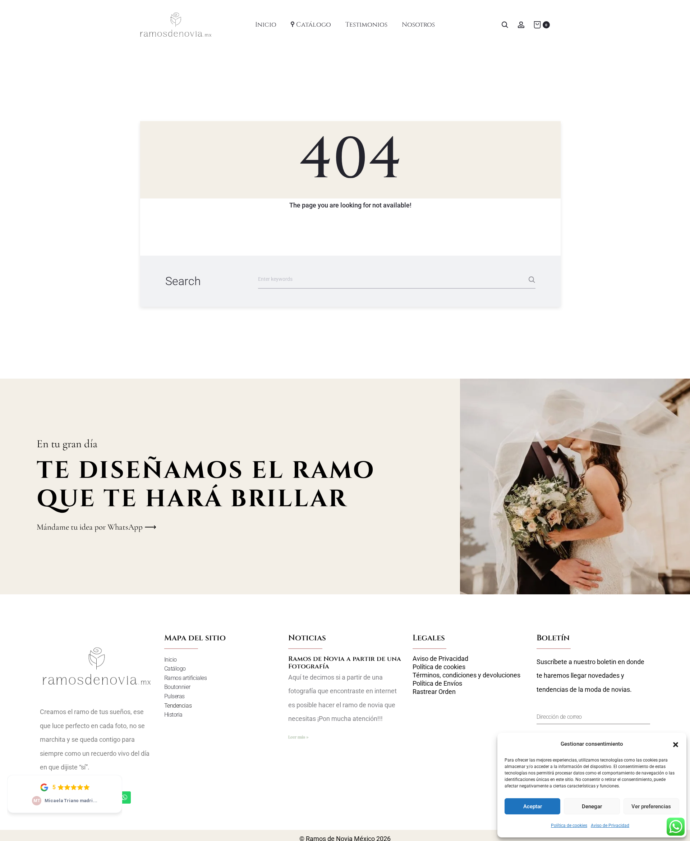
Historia (173, 714)
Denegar (592, 806)
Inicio (265, 24)
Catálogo (313, 24)
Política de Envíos (437, 683)
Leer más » (298, 737)
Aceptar (532, 806)
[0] (537, 24)
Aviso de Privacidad (610, 825)
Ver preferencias (651, 806)
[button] (675, 744)
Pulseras (174, 696)
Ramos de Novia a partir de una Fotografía (344, 662)
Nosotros (418, 24)
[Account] (521, 24)
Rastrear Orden (434, 691)
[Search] (505, 24)
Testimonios (366, 24)
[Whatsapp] (125, 797)
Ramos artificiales (185, 678)
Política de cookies (569, 825)
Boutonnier (177, 687)
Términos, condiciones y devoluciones (466, 675)
